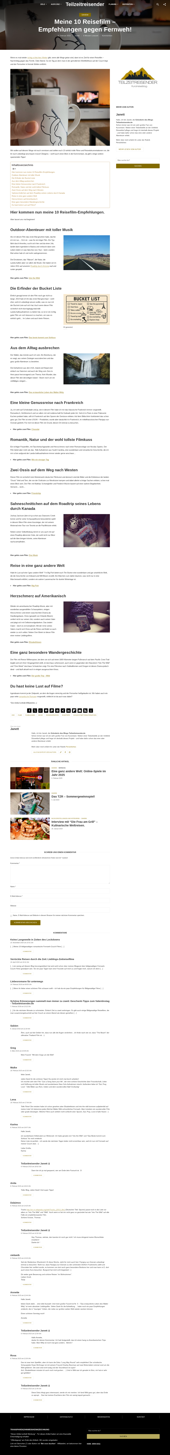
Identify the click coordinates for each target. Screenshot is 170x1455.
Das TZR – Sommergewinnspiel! (73, 796)
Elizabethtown (35, 642)
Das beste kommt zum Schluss (42, 337)
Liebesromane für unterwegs (26, 981)
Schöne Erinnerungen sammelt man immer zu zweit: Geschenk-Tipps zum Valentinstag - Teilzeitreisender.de (60, 1002)
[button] (29, 710)
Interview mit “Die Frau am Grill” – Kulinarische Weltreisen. (75, 823)
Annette (14, 1292)
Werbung (62, 768)
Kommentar (15, 863)
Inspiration (127, 4)
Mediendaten (103, 1417)
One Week (33, 555)
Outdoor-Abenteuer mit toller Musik (26, 175)
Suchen (138, 166)
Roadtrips (66, 715)
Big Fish (35, 586)
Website (13, 906)
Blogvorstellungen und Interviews (66, 818)
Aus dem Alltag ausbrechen (23, 181)
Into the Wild (34, 278)
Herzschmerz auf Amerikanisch (24, 199)
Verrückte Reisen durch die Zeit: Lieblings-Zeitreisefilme (42, 959)
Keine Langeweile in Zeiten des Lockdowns (35, 939)
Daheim (85, 15)
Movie (40, 715)
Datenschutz (66, 1417)
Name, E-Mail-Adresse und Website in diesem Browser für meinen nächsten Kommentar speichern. (49, 915)
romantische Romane (27, 696)
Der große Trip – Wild (40, 676)
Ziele (42, 4)
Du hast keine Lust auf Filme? (24, 205)
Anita (13, 1183)
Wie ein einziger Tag (40, 460)
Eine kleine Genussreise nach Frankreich (28, 184)
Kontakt (141, 1417)
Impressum (29, 1417)
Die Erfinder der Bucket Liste (23, 178)
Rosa (13, 1355)
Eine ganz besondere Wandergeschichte (28, 202)
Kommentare (107, 36)
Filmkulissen (30, 715)
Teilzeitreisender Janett (34, 1163)
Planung (112, 4)
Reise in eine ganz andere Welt (24, 196)
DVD (13, 715)
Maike (13, 1067)
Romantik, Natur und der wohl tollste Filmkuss (30, 187)
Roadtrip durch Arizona (39, 266)
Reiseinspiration (52, 715)
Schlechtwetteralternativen (84, 715)
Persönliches (71, 747)
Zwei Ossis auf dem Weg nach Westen (27, 190)
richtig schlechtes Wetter (37, 58)
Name (13, 887)
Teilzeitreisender (85, 4)
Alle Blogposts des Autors (44, 752)
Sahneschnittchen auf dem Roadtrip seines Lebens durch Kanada (38, 193)
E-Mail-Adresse (16, 896)
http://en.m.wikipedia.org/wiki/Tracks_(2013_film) (46, 1210)
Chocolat (35, 429)
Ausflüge (55, 4)
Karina (14, 1124)
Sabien (14, 1025)
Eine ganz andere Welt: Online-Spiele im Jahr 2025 (79, 773)
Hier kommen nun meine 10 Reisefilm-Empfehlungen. (33, 172)
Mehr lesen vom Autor (130, 149)
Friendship (36, 493)
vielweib (15, 1255)
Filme (20, 715)
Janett (77, 36)
